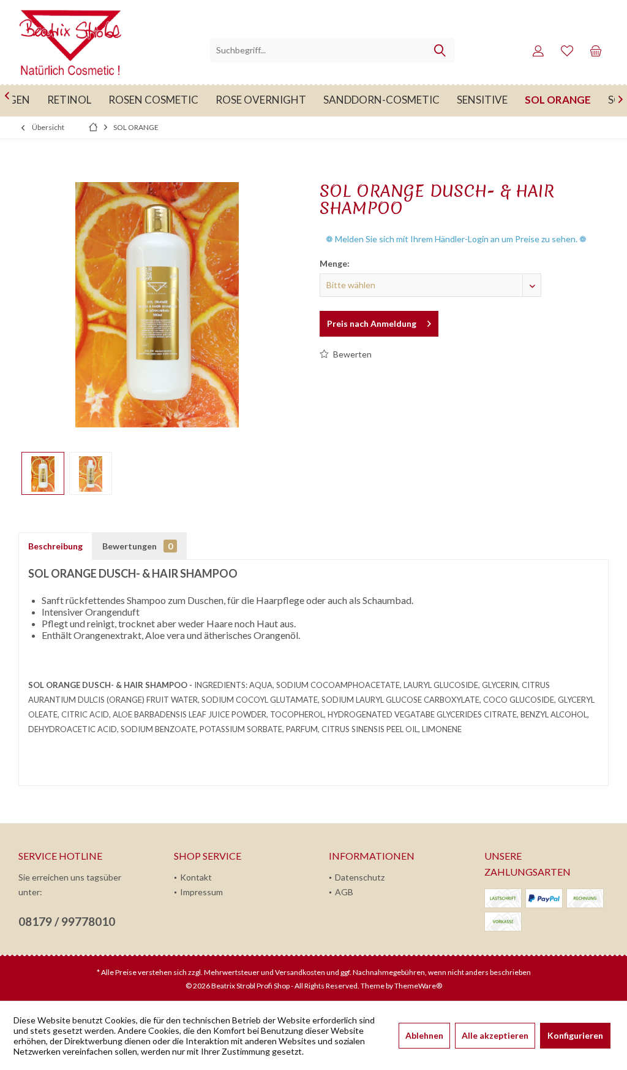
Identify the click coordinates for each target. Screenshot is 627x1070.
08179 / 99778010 (66, 921)
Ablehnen (424, 1035)
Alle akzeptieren (495, 1035)
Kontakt (196, 877)
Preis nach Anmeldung (371, 323)
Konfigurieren (575, 1035)
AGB (344, 892)
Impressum (201, 892)
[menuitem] (596, 50)
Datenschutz (360, 877)
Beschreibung (55, 546)
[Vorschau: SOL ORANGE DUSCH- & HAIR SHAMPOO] (42, 473)
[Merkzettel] (567, 50)
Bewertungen (137, 546)
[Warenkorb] (596, 50)
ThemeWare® (418, 985)
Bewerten (351, 354)
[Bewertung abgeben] (458, 224)
